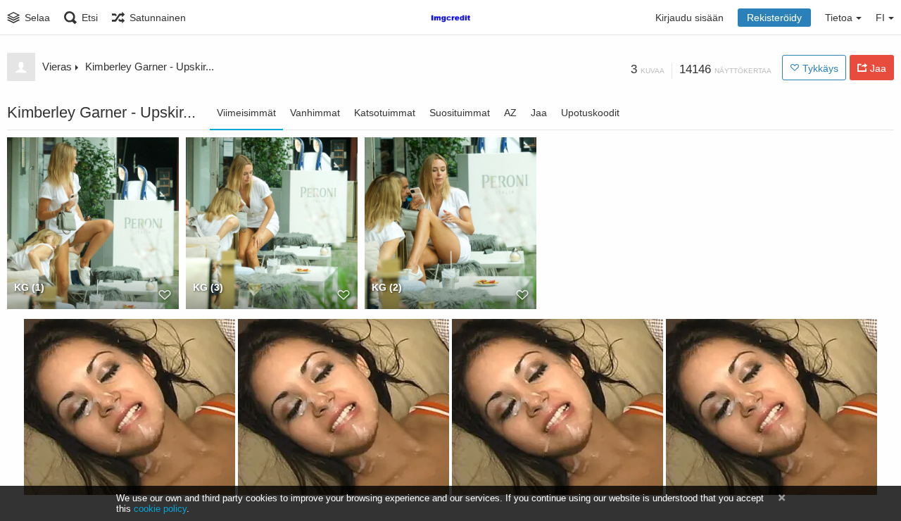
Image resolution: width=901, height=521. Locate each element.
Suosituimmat (459, 112)
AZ (510, 112)
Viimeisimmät (246, 112)
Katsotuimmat (384, 112)
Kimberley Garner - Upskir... (149, 67)
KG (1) (29, 287)
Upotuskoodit (590, 112)
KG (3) (208, 287)
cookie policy (160, 508)
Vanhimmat (315, 112)
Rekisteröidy (774, 17)
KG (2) (387, 287)
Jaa (539, 112)
